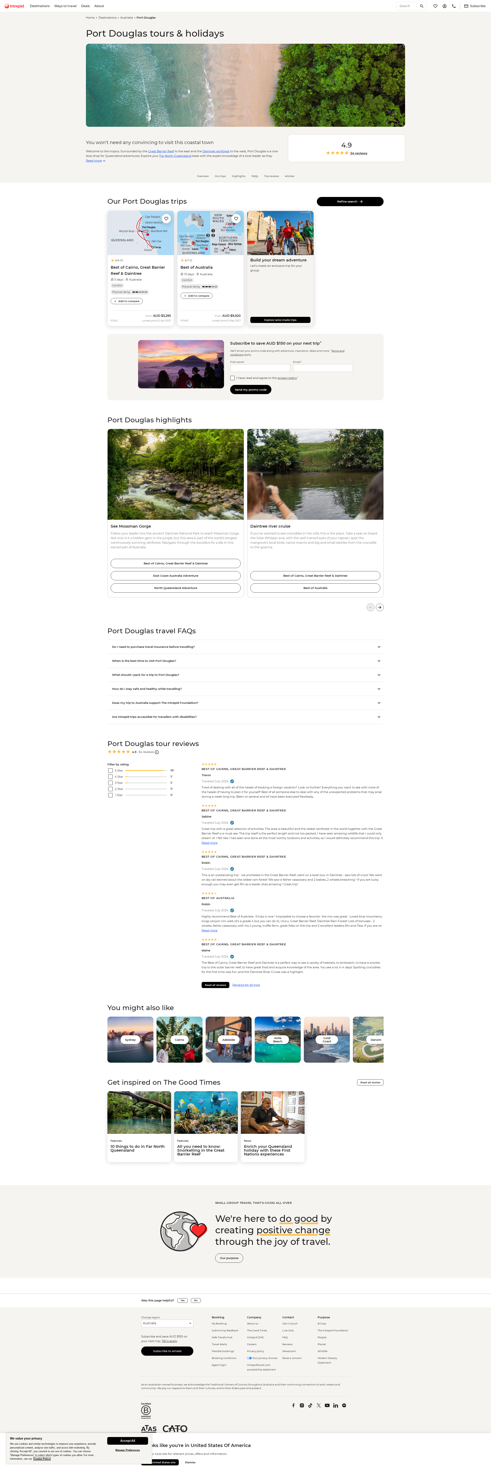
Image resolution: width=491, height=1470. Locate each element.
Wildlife (322, 1351)
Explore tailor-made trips (280, 319)
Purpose (324, 1317)
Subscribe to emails (167, 1351)
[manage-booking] (444, 6)
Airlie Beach (277, 1039)
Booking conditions (224, 1358)
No (196, 1300)
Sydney (130, 1040)
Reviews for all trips (246, 985)
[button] (166, 218)
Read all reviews (215, 985)
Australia (126, 17)
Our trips (220, 176)
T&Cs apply (169, 1341)
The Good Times (257, 1330)
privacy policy (287, 378)
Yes (183, 1300)
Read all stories (370, 1082)
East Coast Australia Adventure (175, 575)
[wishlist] (435, 6)
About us (252, 1323)
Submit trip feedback (225, 1330)
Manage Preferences (127, 1450)
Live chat (288, 1330)
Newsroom (289, 1351)
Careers (251, 1344)
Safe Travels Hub (222, 1337)
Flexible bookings (223, 1351)
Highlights (238, 176)
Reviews (287, 1344)
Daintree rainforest (216, 151)
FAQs (254, 176)
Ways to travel (65, 6)
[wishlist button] (166, 218)
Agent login (219, 1364)
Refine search (348, 201)
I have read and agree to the (267, 378)
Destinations (40, 6)
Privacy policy (255, 1351)
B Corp (322, 1323)
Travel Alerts (219, 1344)
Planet (322, 1344)
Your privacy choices (264, 1358)
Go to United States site (159, 1462)
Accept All (127, 1440)
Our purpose (229, 1258)
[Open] (156, 752)
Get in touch (290, 1323)
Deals (85, 6)
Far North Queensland (175, 156)
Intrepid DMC (255, 1337)
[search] (407, 6)
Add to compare (128, 301)
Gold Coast (327, 1039)
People (322, 1337)
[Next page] (380, 607)
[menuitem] (14, 6)
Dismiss (190, 1462)
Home (90, 17)
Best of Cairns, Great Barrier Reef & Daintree (176, 563)
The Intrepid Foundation (333, 1330)
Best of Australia (315, 588)
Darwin (376, 1040)
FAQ (285, 1337)
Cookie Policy (42, 1458)
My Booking (219, 1323)
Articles (289, 176)
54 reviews (358, 153)
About (99, 6)
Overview (203, 176)
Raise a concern (292, 1358)
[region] (79, 1448)
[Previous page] (370, 607)
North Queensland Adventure (175, 588)
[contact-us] (453, 6)
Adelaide (228, 1040)
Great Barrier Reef (161, 151)
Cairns (179, 1040)
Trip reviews (271, 176)
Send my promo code (251, 389)
